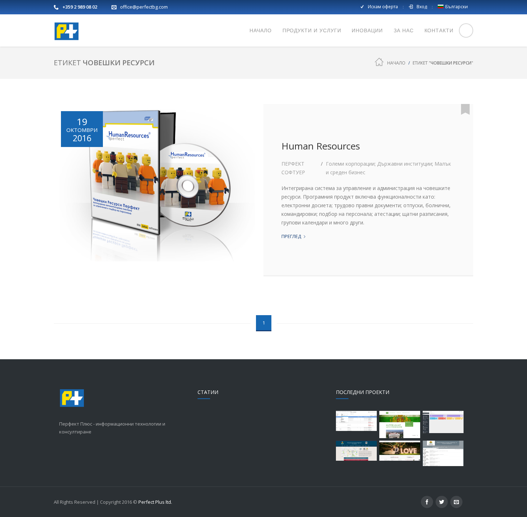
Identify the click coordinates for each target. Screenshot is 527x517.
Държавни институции (404, 163)
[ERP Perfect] (443, 422)
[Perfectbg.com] (66, 30)
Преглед (293, 236)
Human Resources (320, 145)
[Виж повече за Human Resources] (159, 190)
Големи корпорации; (351, 163)
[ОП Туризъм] (356, 451)
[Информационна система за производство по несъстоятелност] (443, 453)
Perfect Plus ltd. (155, 502)
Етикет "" (443, 63)
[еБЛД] (399, 424)
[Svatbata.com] (399, 451)
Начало (396, 63)
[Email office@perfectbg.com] (456, 502)
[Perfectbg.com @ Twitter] (442, 502)
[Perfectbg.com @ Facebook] (427, 502)
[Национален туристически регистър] (356, 421)
